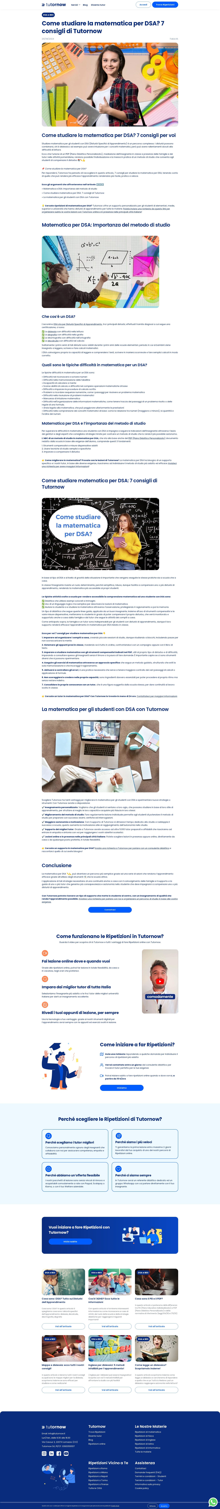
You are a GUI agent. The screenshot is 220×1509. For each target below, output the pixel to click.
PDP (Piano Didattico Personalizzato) (146, 438)
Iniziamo (122, 1087)
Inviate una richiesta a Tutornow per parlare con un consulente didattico (132, 848)
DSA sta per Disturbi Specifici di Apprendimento (78, 324)
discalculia (53, 340)
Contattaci (110, 909)
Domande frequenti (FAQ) (148, 1472)
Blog (85, 4)
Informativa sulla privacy (147, 1484)
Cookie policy (142, 1488)
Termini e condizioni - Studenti (150, 1476)
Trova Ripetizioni (165, 4)
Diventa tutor (98, 4)
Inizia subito (70, 1241)
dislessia (52, 331)
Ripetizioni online (96, 1443)
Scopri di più (115, 1506)
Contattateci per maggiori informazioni (157, 696)
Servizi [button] (74, 4)
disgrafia (52, 334)
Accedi (143, 4)
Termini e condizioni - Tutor (149, 1480)
